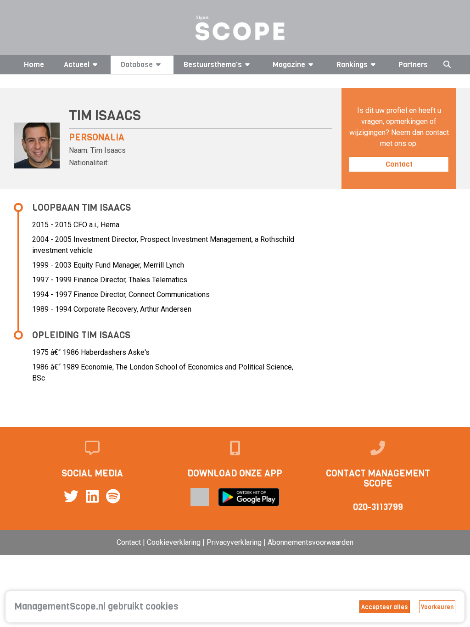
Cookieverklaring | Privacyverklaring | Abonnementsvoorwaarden (250, 542)
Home (34, 64)
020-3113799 (378, 507)
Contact (399, 164)
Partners (413, 64)
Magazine (289, 64)
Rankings (352, 64)
